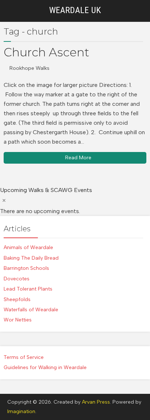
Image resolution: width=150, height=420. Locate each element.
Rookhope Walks (29, 68)
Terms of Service (24, 357)
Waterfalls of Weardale (31, 310)
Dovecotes (16, 279)
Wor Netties (18, 320)
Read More (78, 158)
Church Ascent (46, 52)
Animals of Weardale (28, 247)
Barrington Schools (26, 268)
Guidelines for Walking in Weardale (45, 367)
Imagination (21, 411)
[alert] (75, 205)
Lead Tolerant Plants (28, 289)
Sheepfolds (17, 299)
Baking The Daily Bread (31, 258)
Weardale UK (75, 10)
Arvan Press (96, 402)
